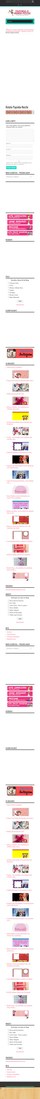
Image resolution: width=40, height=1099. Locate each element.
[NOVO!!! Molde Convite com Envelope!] (20, 562)
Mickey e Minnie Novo (16, 288)
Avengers (12, 292)
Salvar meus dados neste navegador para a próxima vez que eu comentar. (19, 163)
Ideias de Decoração (16, 612)
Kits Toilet (13, 603)
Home (9, 29)
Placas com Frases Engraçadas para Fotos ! (20, 380)
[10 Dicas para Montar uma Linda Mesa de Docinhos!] (20, 431)
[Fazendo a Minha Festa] (20, 12)
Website (8, 155)
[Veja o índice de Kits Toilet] (20, 233)
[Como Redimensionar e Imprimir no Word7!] (20, 548)
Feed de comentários (13, 636)
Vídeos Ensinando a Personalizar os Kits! (19, 452)
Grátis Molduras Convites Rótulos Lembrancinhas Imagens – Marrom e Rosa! (20, 30)
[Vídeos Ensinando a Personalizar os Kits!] (20, 459)
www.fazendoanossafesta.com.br (15, 589)
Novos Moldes (14, 608)
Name (8, 143)
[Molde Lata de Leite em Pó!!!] (20, 401)
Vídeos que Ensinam (16, 615)
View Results (20, 304)
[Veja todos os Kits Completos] (20, 217)
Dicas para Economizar (16, 601)
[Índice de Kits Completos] (20, 374)
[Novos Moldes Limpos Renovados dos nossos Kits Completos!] (20, 505)
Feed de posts (11, 634)
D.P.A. (11, 285)
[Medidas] (20, 227)
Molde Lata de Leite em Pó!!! (15, 393)
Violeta (12, 290)
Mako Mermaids (14, 297)
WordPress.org (11, 639)
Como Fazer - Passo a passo (18, 605)
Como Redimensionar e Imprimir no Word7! (19, 541)
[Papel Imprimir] (20, 222)
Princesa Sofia (14, 283)
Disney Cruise (14, 295)
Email (8, 149)
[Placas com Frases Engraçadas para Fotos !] (20, 387)
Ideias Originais (14, 610)
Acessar (9, 632)
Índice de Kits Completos (14, 367)
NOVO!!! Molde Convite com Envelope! (18, 554)
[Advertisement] (20, 55)
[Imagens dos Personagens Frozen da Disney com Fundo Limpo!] (20, 475)
